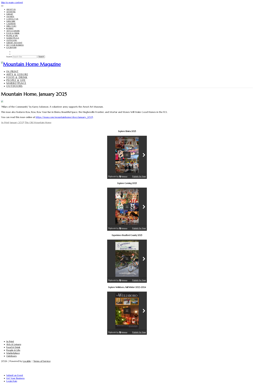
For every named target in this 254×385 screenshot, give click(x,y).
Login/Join (11, 47)
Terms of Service (42, 361)
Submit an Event (14, 43)
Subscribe (10, 21)
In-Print (5, 122)
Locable (27, 361)
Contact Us (12, 19)
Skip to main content (12, 2)
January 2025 (17, 122)
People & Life (12, 35)
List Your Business (15, 45)
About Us (11, 9)
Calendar (11, 23)
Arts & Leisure (13, 31)
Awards (10, 16)
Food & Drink (12, 33)
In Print (9, 28)
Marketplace (12, 38)
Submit (9, 14)
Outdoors (11, 40)
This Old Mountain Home (38, 122)
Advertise (11, 12)
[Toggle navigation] (2, 5)
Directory (11, 26)
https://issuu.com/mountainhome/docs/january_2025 (64, 117)
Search (9, 56)
